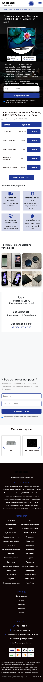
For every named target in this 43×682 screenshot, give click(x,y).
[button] (3, 447)
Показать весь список (21, 177)
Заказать (34, 132)
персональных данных (20, 102)
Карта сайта (37, 677)
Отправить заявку (21, 95)
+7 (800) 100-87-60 (21, 327)
